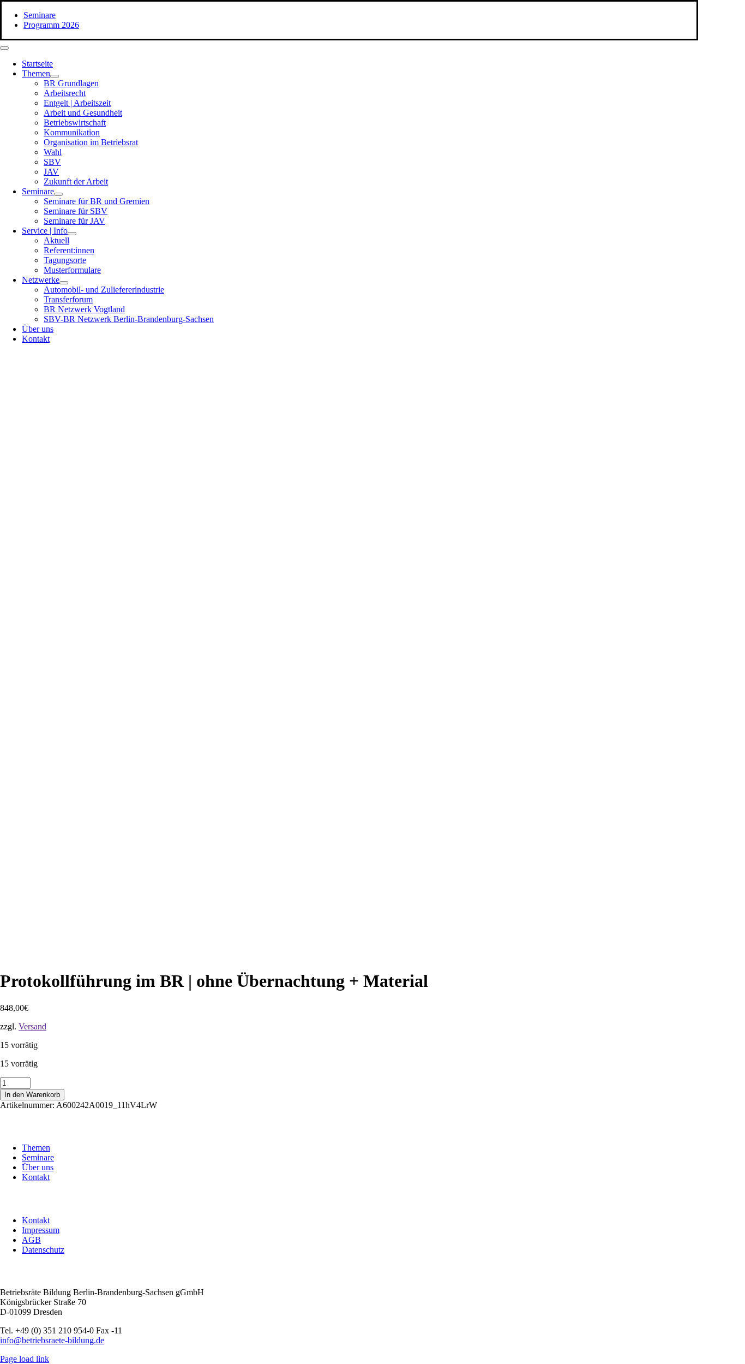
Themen (36, 1147)
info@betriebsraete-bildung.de (52, 1340)
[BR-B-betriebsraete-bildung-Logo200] (572, 458)
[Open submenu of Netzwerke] (63, 282)
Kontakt (36, 1177)
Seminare (38, 1157)
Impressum (40, 1230)
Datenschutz (43, 1249)
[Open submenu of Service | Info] (72, 233)
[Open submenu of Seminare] (58, 194)
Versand (32, 1026)
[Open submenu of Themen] (54, 76)
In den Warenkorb (32, 1095)
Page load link (24, 1358)
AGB (31, 1239)
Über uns (37, 1167)
